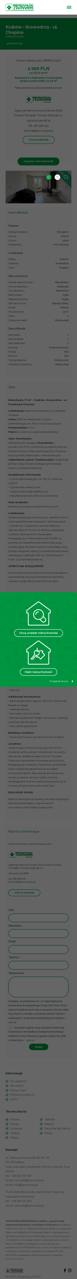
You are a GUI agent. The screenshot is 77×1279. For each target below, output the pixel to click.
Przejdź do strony (59, 681)
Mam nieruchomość (38, 672)
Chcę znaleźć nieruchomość (38, 633)
